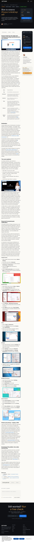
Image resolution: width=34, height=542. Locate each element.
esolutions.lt (6, 531)
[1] (17, 83)
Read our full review (27, 49)
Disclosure (24, 532)
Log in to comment (17, 497)
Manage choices (28, 538)
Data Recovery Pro (6, 464)
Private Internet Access (9, 432)
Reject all (21, 538)
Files (12, 529)
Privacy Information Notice (26, 529)
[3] (19, 202)
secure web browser (11, 440)
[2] (17, 140)
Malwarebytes (14, 149)
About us (24, 526)
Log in (31, 1)
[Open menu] (28, 1)
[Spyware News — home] (4, 1)
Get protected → (27, 47)
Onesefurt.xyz (13, 135)
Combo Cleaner (8, 149)
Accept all (16, 538)
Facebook (2, 532)
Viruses (13, 526)
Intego (17, 153)
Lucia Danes (5, 23)
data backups (15, 459)
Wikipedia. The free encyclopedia (12, 476)
